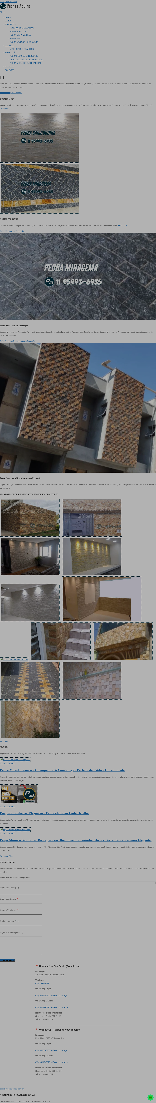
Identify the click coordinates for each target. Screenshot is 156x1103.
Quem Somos (5, 93)
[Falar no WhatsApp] (150, 1097)
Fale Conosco (16, 93)
